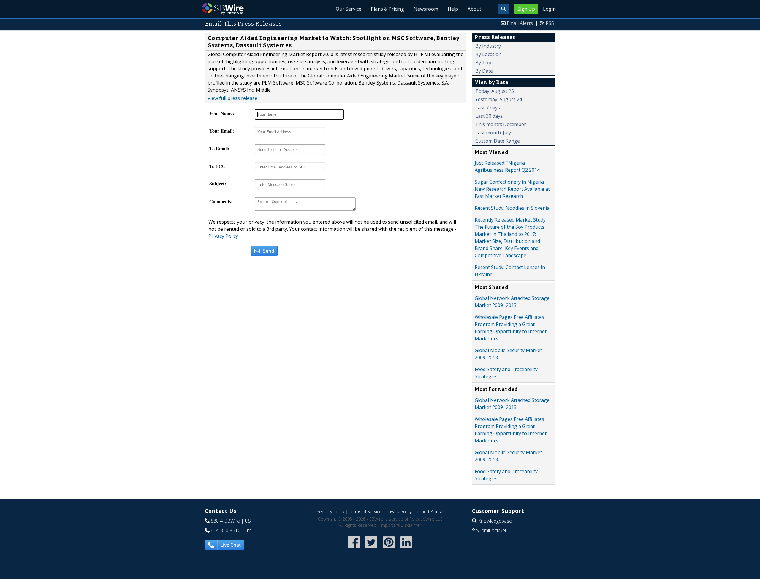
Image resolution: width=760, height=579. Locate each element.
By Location (488, 54)
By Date (484, 71)
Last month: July (493, 132)
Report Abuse (430, 511)
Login (549, 9)
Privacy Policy (223, 236)
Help (453, 9)
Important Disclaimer (400, 525)
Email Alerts (520, 23)
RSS (550, 23)
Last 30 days (489, 116)
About (474, 9)
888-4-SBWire (225, 521)
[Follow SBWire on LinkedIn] (406, 548)
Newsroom (426, 9)
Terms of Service (365, 511)
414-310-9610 (225, 530)
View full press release (232, 98)
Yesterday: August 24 (498, 99)
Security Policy (330, 511)
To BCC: (218, 166)
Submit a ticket (491, 530)
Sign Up (526, 9)
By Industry (488, 46)
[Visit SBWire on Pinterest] (389, 548)
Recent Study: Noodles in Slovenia (512, 208)
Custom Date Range (497, 141)
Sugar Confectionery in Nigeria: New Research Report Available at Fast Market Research (512, 189)
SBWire (223, 9)
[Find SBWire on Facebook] (354, 548)
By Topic (485, 62)
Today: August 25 (494, 91)
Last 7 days (487, 107)
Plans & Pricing (387, 9)
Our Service (348, 9)
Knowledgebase (495, 521)
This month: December (500, 124)
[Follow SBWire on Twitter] (371, 548)
